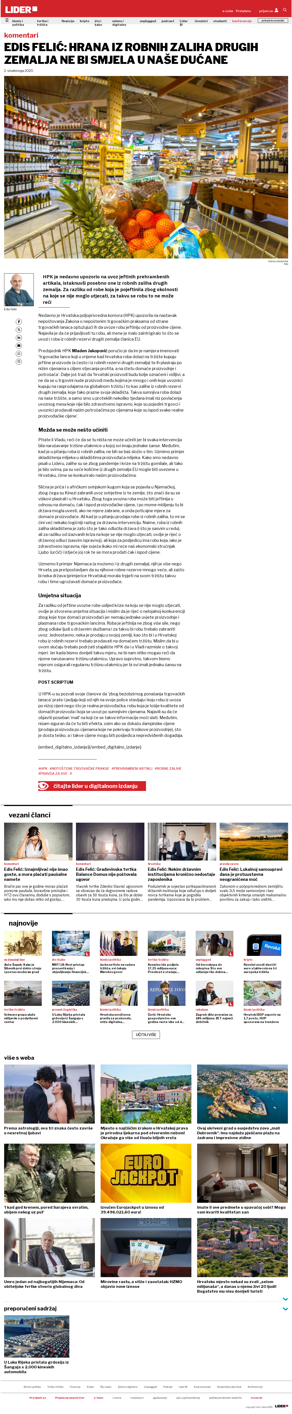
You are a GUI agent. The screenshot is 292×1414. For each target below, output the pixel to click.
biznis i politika (18, 22)
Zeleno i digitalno (128, 1386)
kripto (84, 21)
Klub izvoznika (202, 1386)
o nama (117, 1397)
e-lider (99, 1397)
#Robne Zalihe (168, 769)
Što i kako (105, 1386)
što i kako (98, 22)
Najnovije (23, 923)
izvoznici (201, 21)
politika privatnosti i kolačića (225, 1397)
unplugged (148, 21)
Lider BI (184, 22)
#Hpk (42, 769)
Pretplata (243, 11)
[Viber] (19, 362)
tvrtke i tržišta (42, 22)
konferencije (242, 21)
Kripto (90, 1386)
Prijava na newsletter (70, 1397)
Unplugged (150, 1386)
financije (68, 21)
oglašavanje (160, 1397)
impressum (137, 1397)
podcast (168, 21)
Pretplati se (37, 1397)
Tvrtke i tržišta (55, 1386)
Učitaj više (146, 1035)
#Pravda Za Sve (53, 774)
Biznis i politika (32, 1386)
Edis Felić (10, 309)
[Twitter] (19, 330)
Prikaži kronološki (273, 20)
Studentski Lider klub (229, 1386)
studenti (220, 21)
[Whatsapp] (19, 354)
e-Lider (228, 11)
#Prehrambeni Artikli (132, 769)
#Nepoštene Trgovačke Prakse (79, 769)
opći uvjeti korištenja (188, 1397)
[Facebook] (19, 322)
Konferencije (255, 1386)
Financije (75, 1386)
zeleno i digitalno (119, 22)
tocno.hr (257, 1397)
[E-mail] (19, 346)
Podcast (167, 1386)
